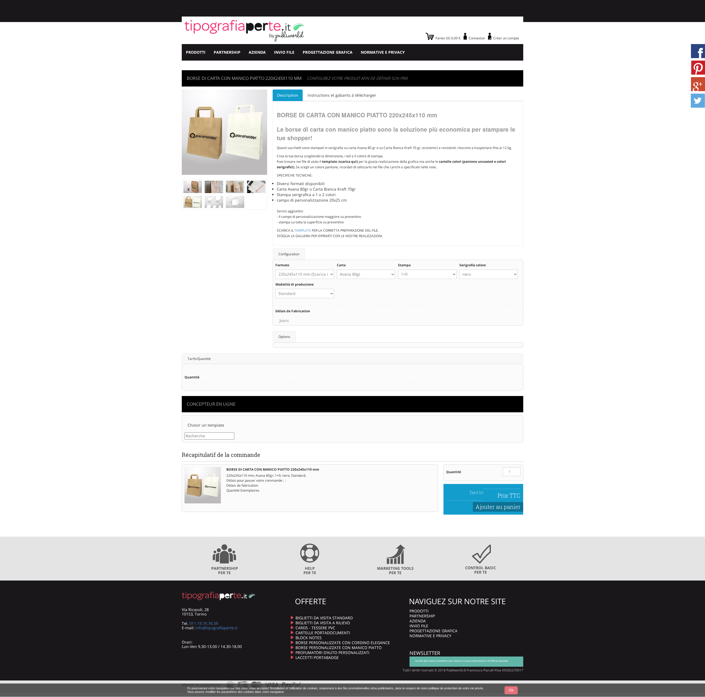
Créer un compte (506, 38)
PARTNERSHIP (227, 52)
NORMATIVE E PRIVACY (383, 52)
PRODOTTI (195, 52)
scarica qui (348, 161)
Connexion (477, 38)
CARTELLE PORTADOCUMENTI (322, 632)
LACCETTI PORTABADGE (317, 657)
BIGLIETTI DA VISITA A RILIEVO (322, 622)
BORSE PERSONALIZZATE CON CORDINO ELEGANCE (342, 642)
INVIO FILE (284, 52)
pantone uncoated (478, 161)
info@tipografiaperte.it (216, 627)
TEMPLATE (302, 230)
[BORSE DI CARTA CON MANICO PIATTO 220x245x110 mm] (192, 186)
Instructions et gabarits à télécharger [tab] (342, 95)
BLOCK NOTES (308, 637)
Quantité (453, 472)
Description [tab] (287, 95)
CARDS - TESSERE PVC (315, 627)
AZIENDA (257, 52)
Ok (511, 690)
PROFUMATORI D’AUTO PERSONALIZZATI (332, 652)
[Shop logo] (244, 30)
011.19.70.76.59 (203, 623)
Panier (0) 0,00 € (447, 38)
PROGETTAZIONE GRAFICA (327, 52)
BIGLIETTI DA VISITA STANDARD (324, 617)
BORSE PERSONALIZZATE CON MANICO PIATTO (338, 647)
